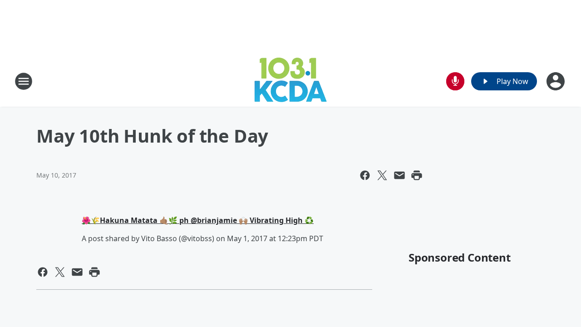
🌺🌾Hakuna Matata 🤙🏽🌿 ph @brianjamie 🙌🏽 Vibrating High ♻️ (198, 220)
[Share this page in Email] (399, 175)
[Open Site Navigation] (24, 81)
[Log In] (556, 81)
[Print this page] (416, 175)
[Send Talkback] (455, 81)
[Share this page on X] (382, 175)
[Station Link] (290, 81)
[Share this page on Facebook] (365, 175)
